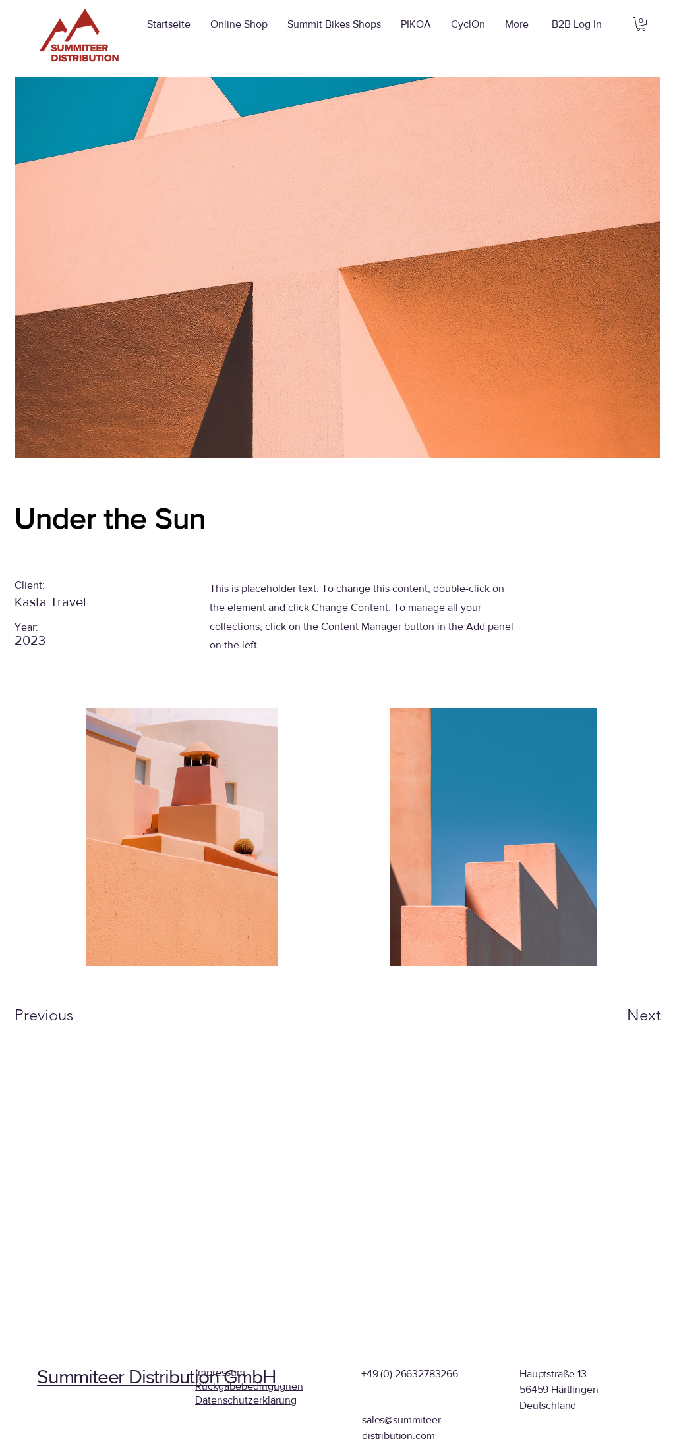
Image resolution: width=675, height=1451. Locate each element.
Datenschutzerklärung (246, 1400)
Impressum (220, 1372)
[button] (641, 24)
